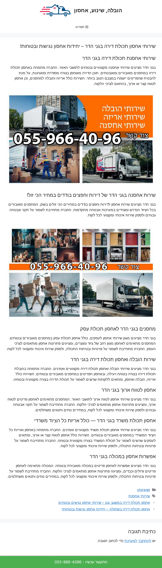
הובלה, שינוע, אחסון (98, 10)
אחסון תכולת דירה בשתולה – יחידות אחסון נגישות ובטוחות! (106, 509)
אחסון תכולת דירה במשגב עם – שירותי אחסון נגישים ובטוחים (104, 503)
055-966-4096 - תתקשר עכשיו (81, 562)
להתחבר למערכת (137, 541)
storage (143, 490)
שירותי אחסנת (139, 496)
